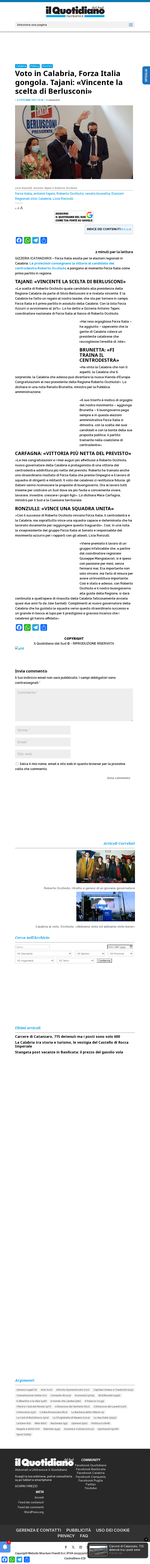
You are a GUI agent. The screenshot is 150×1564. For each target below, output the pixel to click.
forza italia (23, 193)
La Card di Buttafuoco (33, 1417)
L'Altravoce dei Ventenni (72, 1406)
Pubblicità (78, 1530)
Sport (24, 1434)
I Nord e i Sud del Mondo (34, 1406)
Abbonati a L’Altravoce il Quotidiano (41, 1470)
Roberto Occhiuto (70, 193)
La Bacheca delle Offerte (87, 1412)
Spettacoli (108, 1429)
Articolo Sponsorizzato (72, 1389)
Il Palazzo (94, 1401)
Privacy (66, 1535)
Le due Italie (105, 1417)
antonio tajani (44, 193)
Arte (46, 1389)
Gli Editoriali (109, 1395)
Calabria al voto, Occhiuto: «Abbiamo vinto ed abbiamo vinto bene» (85, 926)
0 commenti (53, 100)
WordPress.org (34, 1512)
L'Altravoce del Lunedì (110, 1406)
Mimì (41, 1423)
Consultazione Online (32, 1395)
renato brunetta (97, 193)
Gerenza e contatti (38, 1530)
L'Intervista (26, 1412)
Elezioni (47, 66)
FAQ (84, 1535)
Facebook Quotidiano (90, 1465)
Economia (84, 1395)
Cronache (61, 1395)
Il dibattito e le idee (32, 1401)
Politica (34, 66)
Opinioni (79, 1423)
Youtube (91, 1488)
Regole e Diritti (28, 1429)
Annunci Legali (27, 1389)
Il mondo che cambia (66, 1401)
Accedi (39, 1497)
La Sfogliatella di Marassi (71, 1417)
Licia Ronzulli (63, 198)
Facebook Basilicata (90, 1469)
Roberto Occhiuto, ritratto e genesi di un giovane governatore (89, 888)
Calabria (21, 66)
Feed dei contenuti (31, 1502)
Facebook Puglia (91, 1480)
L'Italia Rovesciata (54, 1412)
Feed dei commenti (31, 1507)
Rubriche (52, 1429)
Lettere (24, 1423)
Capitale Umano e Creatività (113, 1389)
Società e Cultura (79, 1429)
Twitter (90, 1484)
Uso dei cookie (113, 1530)
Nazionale (59, 1423)
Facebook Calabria (90, 1473)
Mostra (126, 229)
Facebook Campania (91, 1477)
